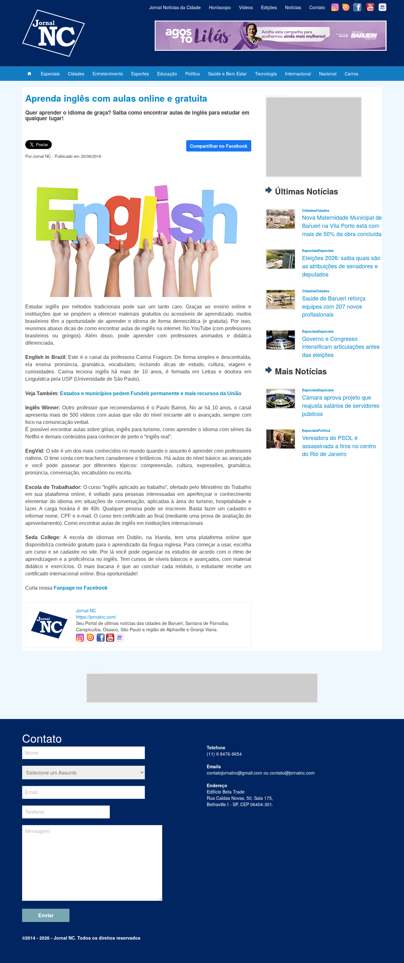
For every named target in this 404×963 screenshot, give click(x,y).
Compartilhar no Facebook (218, 146)
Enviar (46, 915)
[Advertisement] (313, 137)
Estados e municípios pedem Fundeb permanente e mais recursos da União (150, 393)
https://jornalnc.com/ (96, 617)
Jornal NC (86, 610)
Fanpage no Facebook (81, 588)
